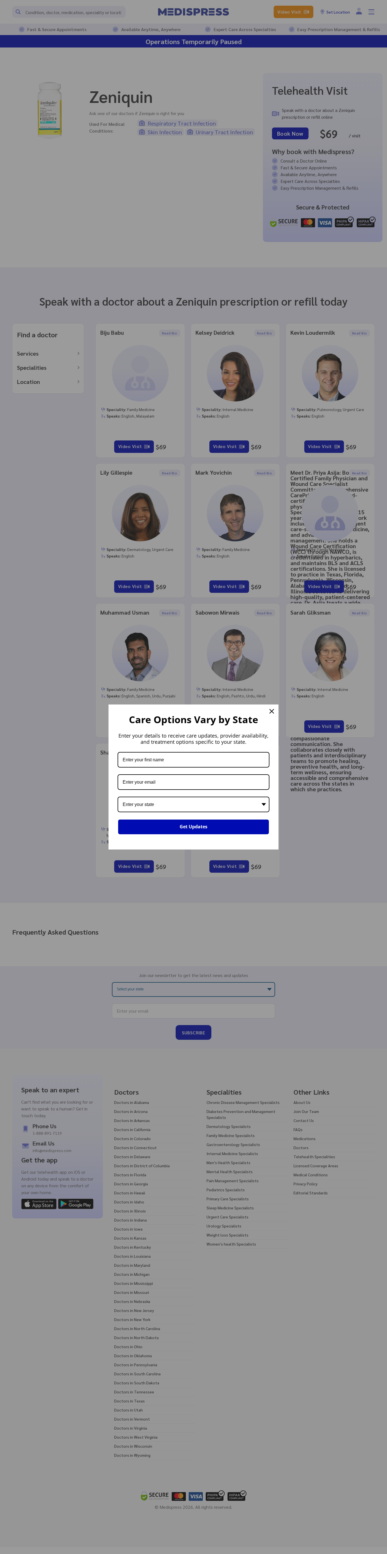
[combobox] (193, 804)
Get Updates (193, 827)
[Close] (271, 711)
